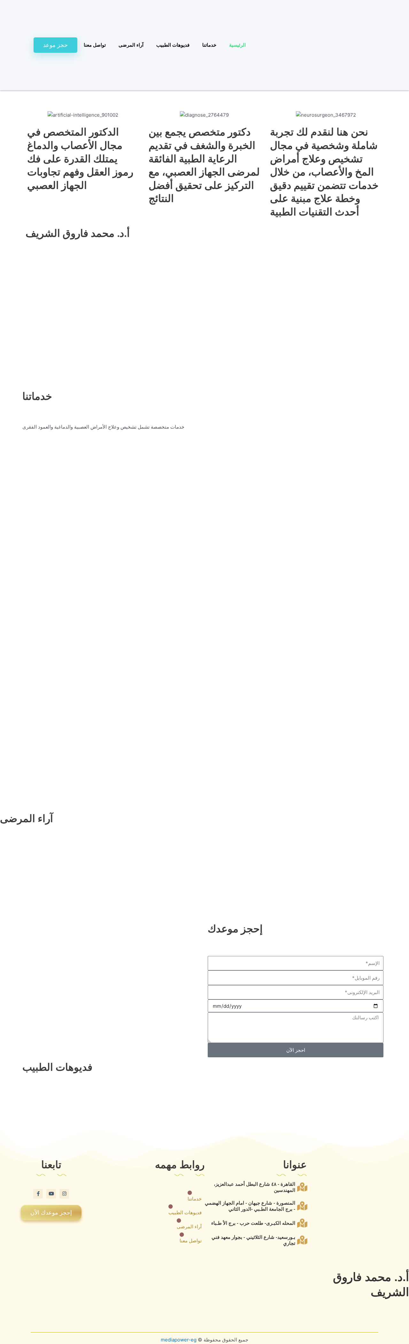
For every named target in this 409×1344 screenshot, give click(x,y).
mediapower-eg (179, 1340)
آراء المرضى (131, 45)
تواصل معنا (95, 45)
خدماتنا (209, 45)
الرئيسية (237, 45)
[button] (204, 94)
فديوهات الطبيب (172, 45)
